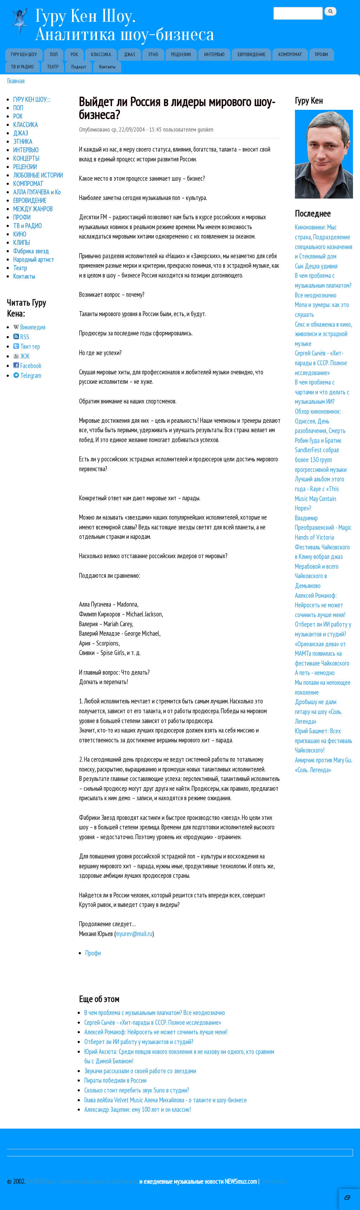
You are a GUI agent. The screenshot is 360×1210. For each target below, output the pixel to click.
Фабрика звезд (31, 251)
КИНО (19, 234)
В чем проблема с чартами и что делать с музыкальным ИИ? (322, 392)
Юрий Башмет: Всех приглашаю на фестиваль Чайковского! (323, 740)
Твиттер (29, 346)
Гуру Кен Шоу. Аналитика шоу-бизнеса (124, 25)
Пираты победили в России (115, 1080)
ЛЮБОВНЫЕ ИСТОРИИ (38, 175)
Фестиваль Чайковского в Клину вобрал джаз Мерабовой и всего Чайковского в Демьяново (322, 566)
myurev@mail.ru (134, 933)
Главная (16, 80)
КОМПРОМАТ (290, 54)
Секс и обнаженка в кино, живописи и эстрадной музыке (323, 334)
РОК (74, 54)
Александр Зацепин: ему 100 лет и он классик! (137, 1109)
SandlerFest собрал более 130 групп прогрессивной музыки (321, 459)
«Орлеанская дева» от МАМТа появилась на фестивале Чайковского (322, 653)
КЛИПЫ (21, 242)
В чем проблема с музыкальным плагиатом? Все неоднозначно (154, 1012)
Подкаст (78, 66)
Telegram (30, 375)
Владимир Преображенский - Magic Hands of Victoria (323, 527)
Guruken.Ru (274, 1181)
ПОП (54, 54)
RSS (24, 337)
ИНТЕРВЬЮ (214, 54)
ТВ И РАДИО (22, 66)
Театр (20, 267)
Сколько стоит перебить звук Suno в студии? (136, 1090)
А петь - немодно (315, 672)
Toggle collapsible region (349, 1199)
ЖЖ (24, 356)
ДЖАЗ (129, 54)
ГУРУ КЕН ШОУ (24, 54)
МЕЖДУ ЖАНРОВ (33, 209)
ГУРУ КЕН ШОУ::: (32, 99)
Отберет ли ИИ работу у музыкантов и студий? (138, 1041)
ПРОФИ (321, 54)
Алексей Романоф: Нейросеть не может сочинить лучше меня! (155, 1032)
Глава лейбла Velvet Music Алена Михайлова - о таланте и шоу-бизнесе (165, 1100)
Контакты (107, 66)
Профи (93, 953)
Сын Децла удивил (316, 266)
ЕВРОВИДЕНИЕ (251, 54)
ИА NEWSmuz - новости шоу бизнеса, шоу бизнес (82, 1181)
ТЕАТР (52, 66)
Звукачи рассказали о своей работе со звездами (140, 1071)
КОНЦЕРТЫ (26, 158)
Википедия (32, 327)
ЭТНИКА (22, 141)
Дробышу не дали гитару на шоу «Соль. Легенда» (318, 711)
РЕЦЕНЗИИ (181, 54)
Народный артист (33, 259)
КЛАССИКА (101, 54)
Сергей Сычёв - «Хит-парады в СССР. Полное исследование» (152, 1022)
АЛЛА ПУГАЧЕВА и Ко (37, 192)
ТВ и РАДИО (27, 225)
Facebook (30, 365)
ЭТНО (153, 54)
